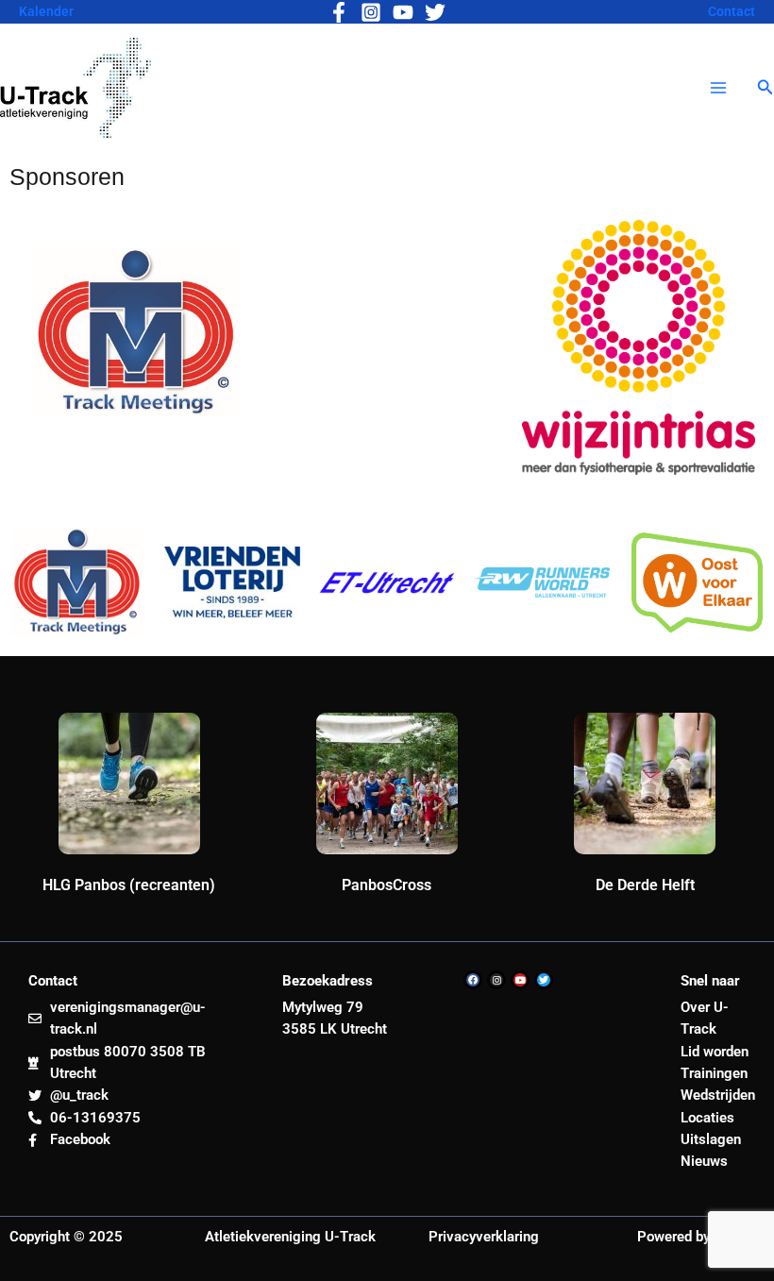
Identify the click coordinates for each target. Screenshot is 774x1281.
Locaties (707, 1117)
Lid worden (715, 1051)
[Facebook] (338, 12)
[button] (765, 87)
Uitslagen (711, 1139)
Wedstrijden (718, 1095)
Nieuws (704, 1161)
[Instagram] (371, 12)
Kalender (46, 11)
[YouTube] (403, 12)
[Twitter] (435, 12)
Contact (731, 11)
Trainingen (714, 1073)
